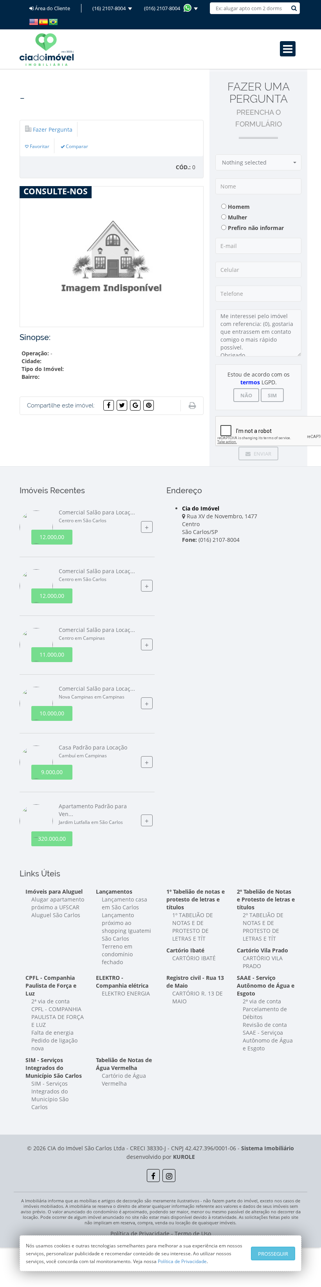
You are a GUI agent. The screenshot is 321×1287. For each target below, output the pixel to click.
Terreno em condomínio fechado (117, 954)
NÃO (246, 395)
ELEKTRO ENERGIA (126, 993)
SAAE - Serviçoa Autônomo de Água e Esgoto (268, 1040)
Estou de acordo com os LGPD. (258, 378)
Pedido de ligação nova (54, 1044)
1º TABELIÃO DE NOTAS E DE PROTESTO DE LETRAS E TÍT (192, 926)
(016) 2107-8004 (164, 8)
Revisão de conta (265, 1024)
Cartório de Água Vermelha (124, 1079)
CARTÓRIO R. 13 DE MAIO (197, 997)
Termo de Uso (193, 1233)
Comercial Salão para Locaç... (97, 516)
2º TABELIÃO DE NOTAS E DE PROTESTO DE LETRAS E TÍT (263, 926)
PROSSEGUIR (273, 1253)
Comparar (76, 146)
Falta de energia (52, 1032)
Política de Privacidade (182, 1261)
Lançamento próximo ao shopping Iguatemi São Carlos (126, 926)
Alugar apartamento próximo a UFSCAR (57, 903)
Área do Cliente (52, 8)
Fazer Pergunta (52, 129)
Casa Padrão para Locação (93, 751)
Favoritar (39, 146)
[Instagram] (168, 1175)
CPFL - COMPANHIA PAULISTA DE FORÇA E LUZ (57, 1016)
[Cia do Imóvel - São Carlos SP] (47, 49)
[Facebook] (153, 1175)
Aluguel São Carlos (55, 915)
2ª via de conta (50, 1001)
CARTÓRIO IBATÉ (194, 958)
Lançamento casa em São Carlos (124, 903)
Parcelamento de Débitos (265, 1013)
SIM (272, 395)
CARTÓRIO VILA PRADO (263, 962)
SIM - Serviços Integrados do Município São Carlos (50, 1095)
